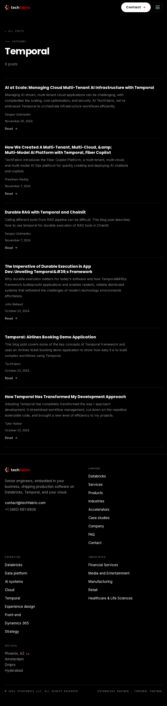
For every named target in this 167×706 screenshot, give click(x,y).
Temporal (12, 598)
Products (95, 493)
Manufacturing (100, 582)
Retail (93, 590)
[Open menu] (157, 7)
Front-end (13, 615)
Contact (94, 543)
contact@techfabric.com (25, 503)
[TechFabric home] (17, 7)
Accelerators (98, 509)
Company (96, 526)
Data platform (16, 573)
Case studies (99, 518)
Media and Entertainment (109, 573)
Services (95, 485)
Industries (96, 501)
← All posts (14, 31)
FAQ (91, 534)
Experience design (20, 607)
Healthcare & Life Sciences (110, 598)
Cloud (9, 590)
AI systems (14, 582)
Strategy (12, 631)
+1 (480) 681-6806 (20, 509)
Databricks (97, 476)
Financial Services (103, 565)
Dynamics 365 (17, 623)
